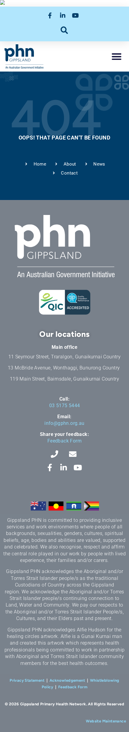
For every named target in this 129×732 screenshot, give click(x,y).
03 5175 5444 (64, 405)
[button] (64, 30)
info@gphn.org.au (64, 423)
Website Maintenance (106, 721)
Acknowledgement (67, 680)
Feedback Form (64, 441)
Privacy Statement (27, 680)
